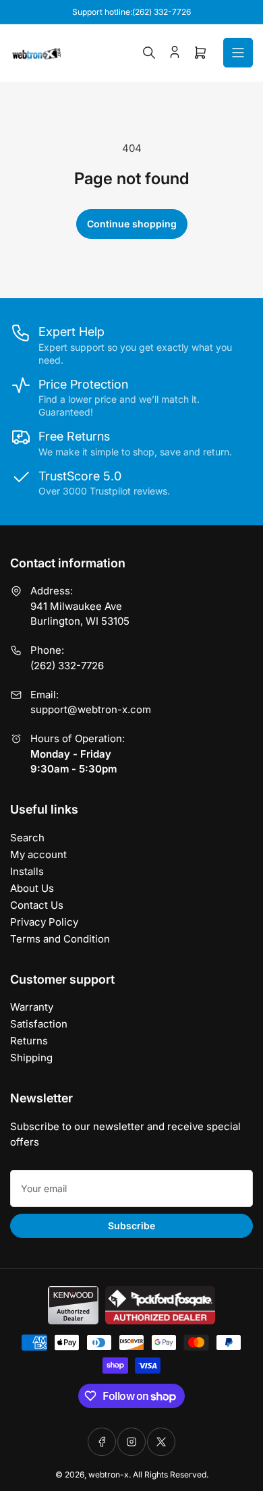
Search (27, 837)
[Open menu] (238, 52)
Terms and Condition (60, 938)
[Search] (149, 52)
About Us (32, 888)
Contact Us (36, 905)
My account (38, 854)
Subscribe (131, 1225)
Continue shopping (132, 223)
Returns (29, 1040)
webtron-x (108, 1474)
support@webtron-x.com (90, 709)
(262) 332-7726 (67, 665)
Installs (27, 871)
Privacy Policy (44, 922)
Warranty (31, 1007)
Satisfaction (38, 1023)
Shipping (31, 1057)
